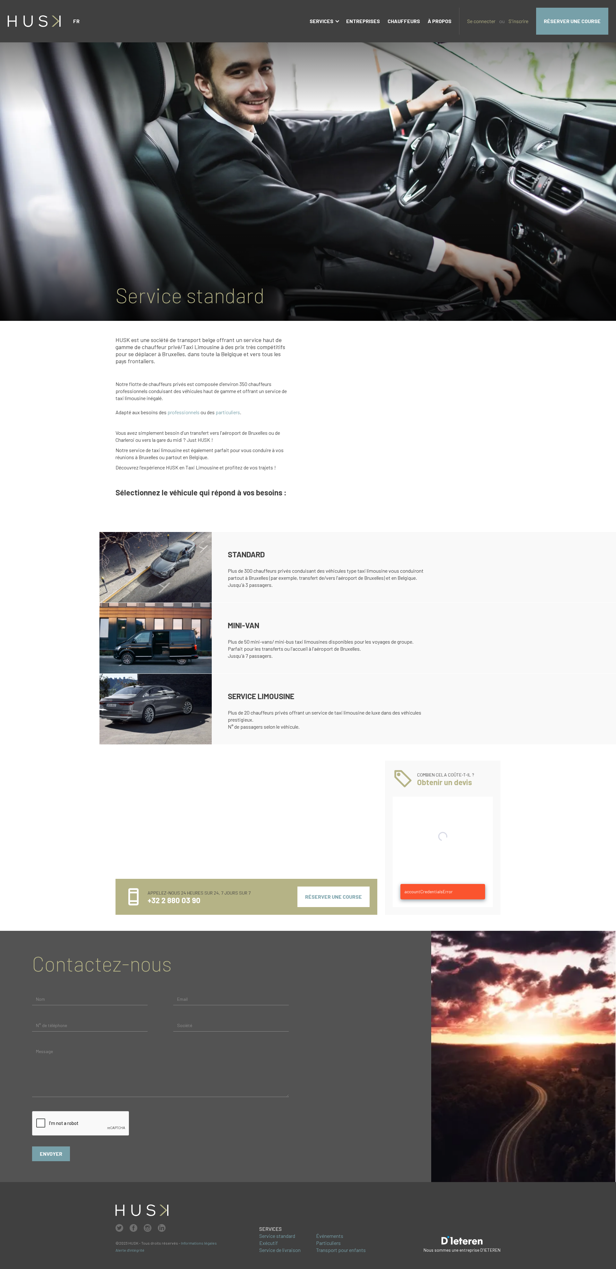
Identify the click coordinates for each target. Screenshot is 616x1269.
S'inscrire (518, 21)
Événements (329, 1236)
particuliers (228, 412)
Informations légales (199, 1243)
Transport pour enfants (341, 1250)
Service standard (277, 1236)
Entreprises (363, 21)
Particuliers (328, 1243)
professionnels (183, 412)
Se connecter (481, 21)
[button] (76, 21)
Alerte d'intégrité (130, 1250)
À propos (439, 21)
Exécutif (268, 1243)
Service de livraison (280, 1250)
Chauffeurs (404, 21)
